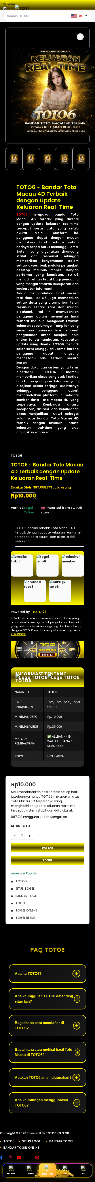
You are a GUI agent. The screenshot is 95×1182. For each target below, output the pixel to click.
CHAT (83, 1173)
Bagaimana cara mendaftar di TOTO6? (39, 1025)
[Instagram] (12, 1158)
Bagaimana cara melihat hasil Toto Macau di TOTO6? (43, 1052)
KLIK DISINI (18, 634)
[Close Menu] (5, 9)
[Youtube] (21, 1158)
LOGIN (47, 860)
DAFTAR (47, 847)
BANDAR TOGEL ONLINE (21, 1147)
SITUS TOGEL (32, 1141)
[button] (80, 36)
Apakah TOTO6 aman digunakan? (43, 1077)
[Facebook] (3, 1158)
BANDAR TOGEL (61, 1141)
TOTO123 (39, 612)
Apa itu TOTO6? (28, 973)
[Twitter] (30, 1158)
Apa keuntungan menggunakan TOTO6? (41, 1102)
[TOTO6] (21, 8)
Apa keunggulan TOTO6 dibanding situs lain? (44, 998)
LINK (65, 1173)
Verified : (17, 510)
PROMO (11, 1173)
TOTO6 (22, 214)
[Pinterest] (39, 1158)
